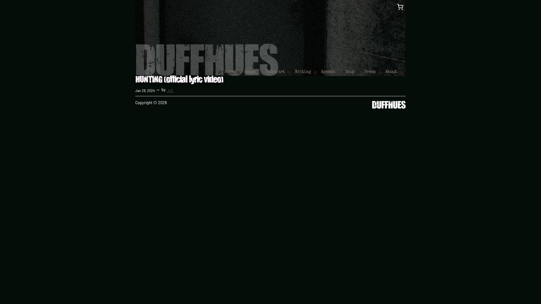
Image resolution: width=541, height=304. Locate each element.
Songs (249, 72)
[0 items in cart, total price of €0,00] (400, 7)
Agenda (328, 72)
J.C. (170, 90)
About (391, 72)
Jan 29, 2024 (145, 90)
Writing (303, 72)
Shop (349, 72)
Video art (275, 72)
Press (370, 72)
